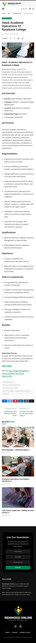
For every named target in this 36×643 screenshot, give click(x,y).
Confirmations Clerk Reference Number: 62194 (10, 413)
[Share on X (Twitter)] (14, 38)
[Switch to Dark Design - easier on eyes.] (33, 9)
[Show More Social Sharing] (26, 38)
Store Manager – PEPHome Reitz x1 (16, 450)
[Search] (30, 9)
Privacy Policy (25, 632)
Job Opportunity (7, 18)
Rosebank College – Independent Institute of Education (16, 392)
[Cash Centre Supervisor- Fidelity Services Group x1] (18, 497)
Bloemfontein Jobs (8, 382)
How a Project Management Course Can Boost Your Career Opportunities (15, 373)
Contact (15, 632)
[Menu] (3, 9)
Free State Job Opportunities (11, 385)
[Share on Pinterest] (18, 38)
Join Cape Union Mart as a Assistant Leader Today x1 (26, 413)
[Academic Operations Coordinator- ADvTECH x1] (18, 466)
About (7, 632)
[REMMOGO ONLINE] (11, 3)
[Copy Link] (22, 38)
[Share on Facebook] (10, 38)
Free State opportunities (10, 388)
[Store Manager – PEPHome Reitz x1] (18, 437)
